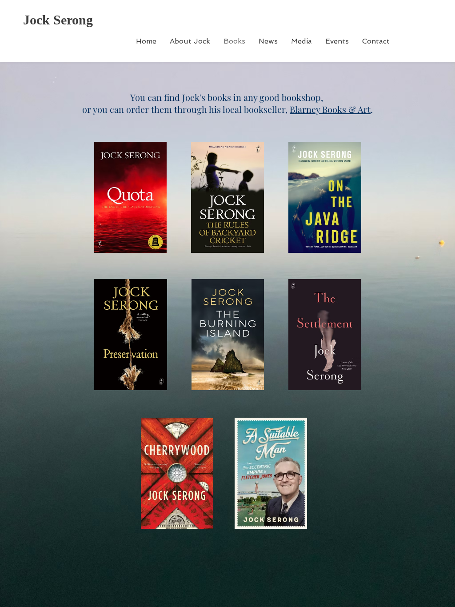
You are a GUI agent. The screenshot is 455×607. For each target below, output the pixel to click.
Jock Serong (58, 19)
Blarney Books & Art (330, 109)
